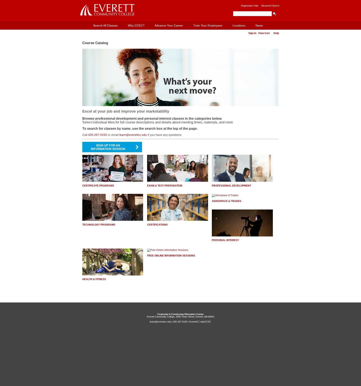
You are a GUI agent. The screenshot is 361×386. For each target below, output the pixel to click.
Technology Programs (98, 224)
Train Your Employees (207, 25)
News (259, 25)
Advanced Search (270, 5)
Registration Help (249, 5)
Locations (239, 25)
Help (276, 33)
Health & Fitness (94, 279)
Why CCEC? (136, 25)
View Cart (264, 33)
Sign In (252, 33)
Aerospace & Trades (226, 201)
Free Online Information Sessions (171, 255)
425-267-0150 (97, 134)
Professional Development (231, 185)
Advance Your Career (169, 25)
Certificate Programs (98, 185)
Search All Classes (105, 25)
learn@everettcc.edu (133, 134)
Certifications (157, 224)
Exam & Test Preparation (164, 185)
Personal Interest (225, 240)
